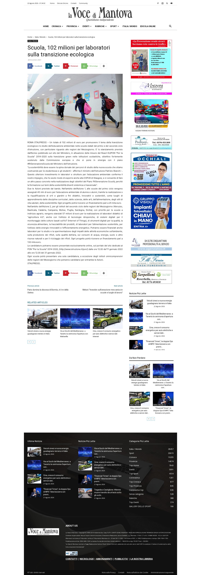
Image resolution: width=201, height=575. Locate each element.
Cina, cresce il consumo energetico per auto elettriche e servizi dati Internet (106, 333)
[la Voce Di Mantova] (100, 14)
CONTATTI (71, 558)
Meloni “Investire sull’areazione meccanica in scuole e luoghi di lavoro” (103, 291)
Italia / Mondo (130, 26)
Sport (113, 26)
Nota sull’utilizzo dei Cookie (137, 572)
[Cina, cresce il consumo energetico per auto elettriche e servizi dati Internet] (108, 318)
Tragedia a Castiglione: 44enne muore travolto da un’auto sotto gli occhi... (107, 492)
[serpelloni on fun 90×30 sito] (151, 283)
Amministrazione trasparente (162, 572)
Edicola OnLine (62, 3)
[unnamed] (151, 249)
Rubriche (99, 26)
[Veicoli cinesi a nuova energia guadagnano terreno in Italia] (42, 318)
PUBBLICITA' (121, 558)
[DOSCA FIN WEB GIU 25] (151, 190)
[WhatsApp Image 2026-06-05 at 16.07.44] (151, 131)
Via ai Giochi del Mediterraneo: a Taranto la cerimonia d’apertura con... (159, 316)
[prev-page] (29, 342)
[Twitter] (167, 3)
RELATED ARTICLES (37, 302)
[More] (104, 66)
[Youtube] (171, 3)
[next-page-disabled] (33, 342)
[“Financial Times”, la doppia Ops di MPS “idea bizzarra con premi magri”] (136, 345)
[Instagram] (162, 3)
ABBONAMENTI (104, 558)
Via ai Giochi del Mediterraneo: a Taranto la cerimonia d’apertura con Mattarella (74, 333)
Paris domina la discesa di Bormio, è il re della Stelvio (47, 291)
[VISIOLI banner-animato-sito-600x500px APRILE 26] (151, 228)
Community (83, 3)
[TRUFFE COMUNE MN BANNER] (151, 77)
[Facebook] (158, 3)
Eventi (86, 26)
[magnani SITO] (151, 94)
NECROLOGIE (87, 558)
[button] (170, 26)
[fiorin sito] (151, 266)
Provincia (72, 26)
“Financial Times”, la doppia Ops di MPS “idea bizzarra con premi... (159, 344)
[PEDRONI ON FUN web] (151, 148)
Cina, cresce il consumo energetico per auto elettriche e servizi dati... (159, 330)
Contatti (73, 3)
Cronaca (56, 26)
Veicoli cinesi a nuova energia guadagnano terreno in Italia (139, 382)
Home (52, 3)
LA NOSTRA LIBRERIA (141, 558)
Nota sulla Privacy (109, 572)
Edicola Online (147, 26)
